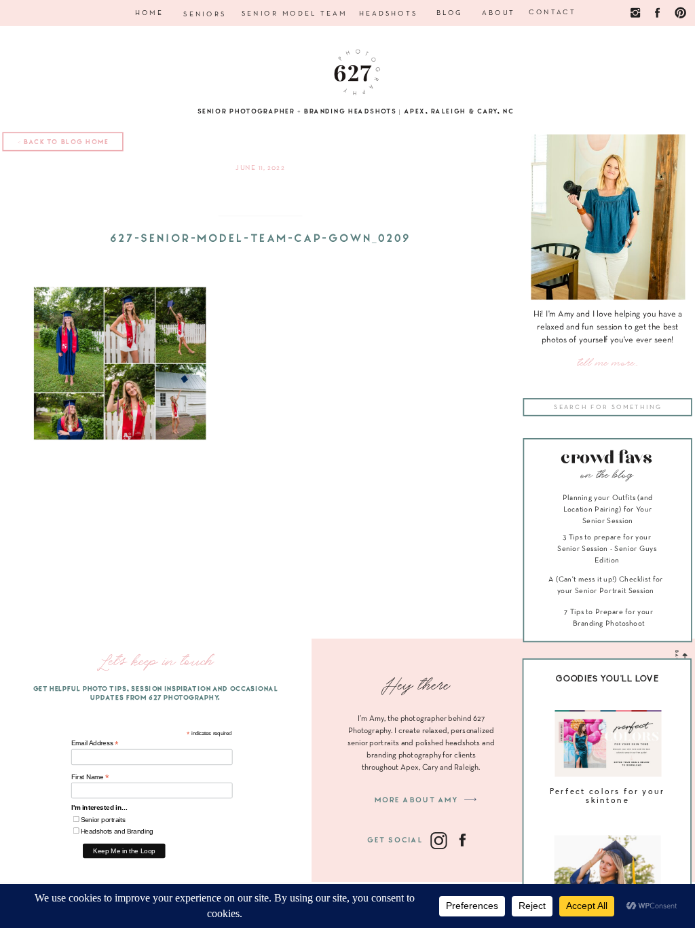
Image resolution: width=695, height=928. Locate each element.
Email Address (95, 743)
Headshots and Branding (117, 831)
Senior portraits (103, 819)
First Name (90, 776)
